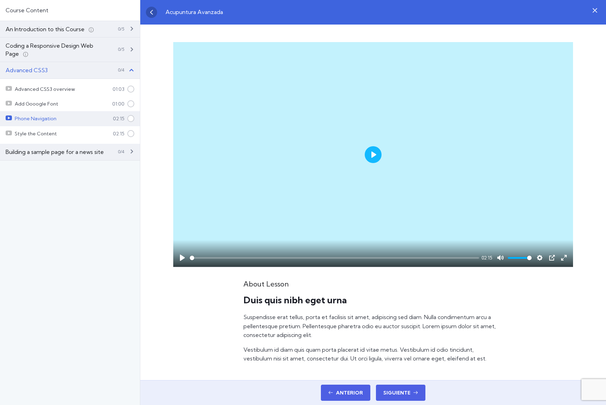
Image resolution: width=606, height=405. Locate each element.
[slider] (334, 258)
